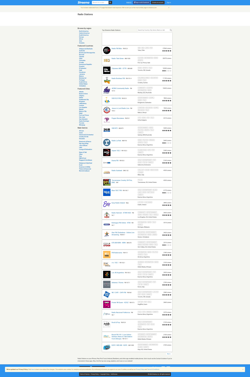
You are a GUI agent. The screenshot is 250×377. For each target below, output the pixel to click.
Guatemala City (84, 99)
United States (83, 84)
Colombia (82, 60)
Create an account (157, 2)
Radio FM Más (117, 48)
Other (81, 154)
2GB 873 (115, 128)
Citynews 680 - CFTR (119, 68)
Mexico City (82, 111)
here (32, 369)
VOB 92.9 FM (116, 98)
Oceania (81, 43)
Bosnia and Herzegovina (87, 52)
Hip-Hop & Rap (83, 143)
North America (83, 31)
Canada (81, 56)
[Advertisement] (137, 42)
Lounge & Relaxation (85, 149)
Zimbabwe (82, 86)
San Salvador (83, 119)
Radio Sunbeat (117, 170)
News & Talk (83, 152)
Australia (82, 50)
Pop (80, 156)
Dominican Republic (85, 64)
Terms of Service (85, 374)
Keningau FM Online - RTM (121, 223)
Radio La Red (116, 141)
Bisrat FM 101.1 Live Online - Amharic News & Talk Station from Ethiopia (122, 337)
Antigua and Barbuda (85, 49)
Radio (129, 3)
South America (84, 35)
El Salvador (82, 68)
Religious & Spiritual (85, 163)
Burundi (81, 54)
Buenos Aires (83, 93)
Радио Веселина (118, 118)
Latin (80, 147)
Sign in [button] (169, 2)
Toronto (81, 123)
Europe (81, 37)
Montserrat (82, 78)
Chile (80, 58)
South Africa (83, 82)
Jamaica (82, 74)
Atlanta (81, 92)
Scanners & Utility (84, 167)
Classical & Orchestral (86, 135)
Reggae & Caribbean (85, 160)
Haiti (80, 70)
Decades (82, 138)
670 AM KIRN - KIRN (119, 243)
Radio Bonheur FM (118, 78)
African (81, 131)
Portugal (82, 80)
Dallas (81, 97)
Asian (81, 133)
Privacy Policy (95, 374)
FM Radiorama (117, 253)
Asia (80, 41)
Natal (80, 113)
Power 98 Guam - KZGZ (120, 302)
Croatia (81, 62)
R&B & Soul (82, 158)
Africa (81, 39)
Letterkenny (82, 103)
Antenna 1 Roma (117, 283)
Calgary (81, 95)
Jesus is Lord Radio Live (120, 108)
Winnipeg (82, 125)
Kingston (82, 101)
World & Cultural (84, 171)
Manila (81, 109)
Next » (169, 354)
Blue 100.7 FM (117, 190)
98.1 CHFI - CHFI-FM (119, 292)
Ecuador (82, 66)
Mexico (81, 76)
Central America (84, 33)
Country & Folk (83, 136)
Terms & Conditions (153, 369)
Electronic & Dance (85, 141)
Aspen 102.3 (116, 151)
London (81, 105)
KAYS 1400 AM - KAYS (119, 345)
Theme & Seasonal (85, 169)
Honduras (82, 72)
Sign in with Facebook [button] (142, 2)
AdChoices (114, 374)
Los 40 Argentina (118, 273)
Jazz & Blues (83, 145)
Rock (80, 165)
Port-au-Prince (84, 115)
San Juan (82, 117)
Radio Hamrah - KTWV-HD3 (121, 213)
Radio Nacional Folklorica (121, 312)
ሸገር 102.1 (115, 263)
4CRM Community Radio (120, 88)
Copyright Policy (105, 374)
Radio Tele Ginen (118, 58)
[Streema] (83, 2)
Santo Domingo (84, 121)
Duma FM (115, 160)
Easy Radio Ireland (118, 203)
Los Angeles (83, 107)
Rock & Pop (116, 322)
